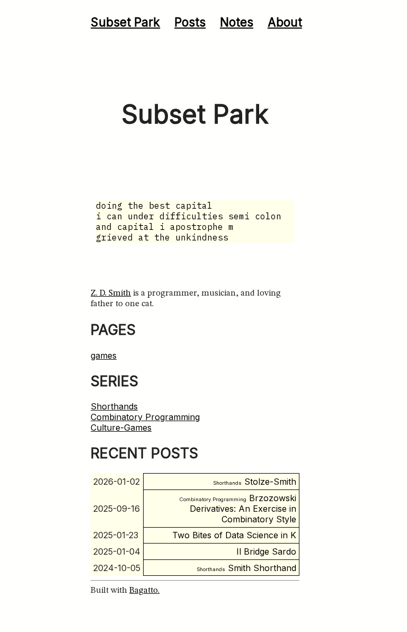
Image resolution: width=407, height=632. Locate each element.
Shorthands (114, 406)
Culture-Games (121, 427)
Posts (190, 22)
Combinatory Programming (145, 417)
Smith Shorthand (246, 568)
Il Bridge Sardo (266, 551)
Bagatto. (144, 590)
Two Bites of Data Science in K (234, 535)
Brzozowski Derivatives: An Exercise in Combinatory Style (238, 508)
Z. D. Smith (111, 293)
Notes (236, 22)
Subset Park (125, 22)
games (104, 355)
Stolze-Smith (254, 481)
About (285, 22)
